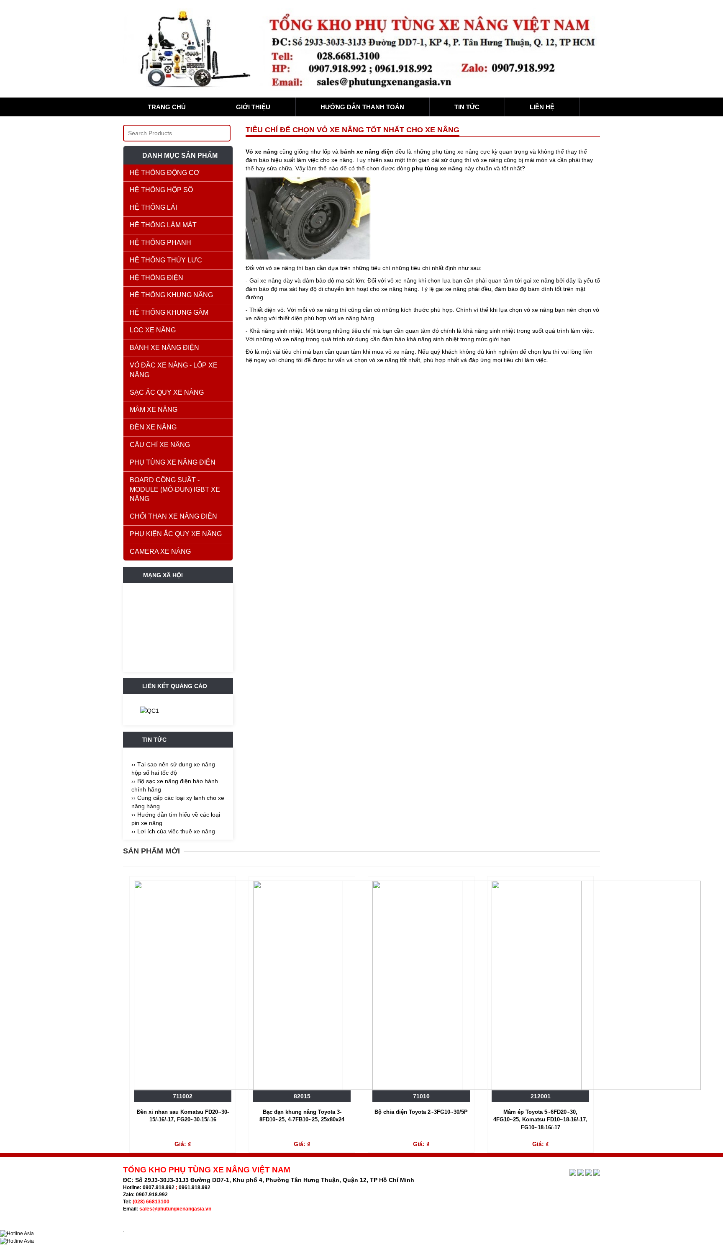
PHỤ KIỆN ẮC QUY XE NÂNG (176, 533)
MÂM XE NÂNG (153, 409)
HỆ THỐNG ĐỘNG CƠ (165, 172)
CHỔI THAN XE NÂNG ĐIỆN (173, 516)
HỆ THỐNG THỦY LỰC (166, 260)
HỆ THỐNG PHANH (160, 242)
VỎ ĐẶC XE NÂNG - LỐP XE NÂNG (174, 370)
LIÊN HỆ (542, 107)
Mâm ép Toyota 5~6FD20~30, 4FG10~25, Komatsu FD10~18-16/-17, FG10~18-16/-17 (540, 1120)
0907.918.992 (158, 1187)
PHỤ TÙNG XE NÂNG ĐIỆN (172, 462)
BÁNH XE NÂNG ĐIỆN (164, 347)
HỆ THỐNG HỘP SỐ (161, 189)
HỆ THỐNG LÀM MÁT (163, 225)
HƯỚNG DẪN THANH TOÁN (362, 107)
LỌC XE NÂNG (153, 330)
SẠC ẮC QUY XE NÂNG (167, 392)
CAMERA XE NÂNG (160, 551)
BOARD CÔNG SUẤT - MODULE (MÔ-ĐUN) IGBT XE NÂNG (175, 489)
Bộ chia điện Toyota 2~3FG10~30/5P (421, 1112)
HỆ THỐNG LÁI (153, 207)
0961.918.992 (194, 1187)
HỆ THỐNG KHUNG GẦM (169, 312)
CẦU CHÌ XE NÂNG (160, 444)
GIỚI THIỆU (253, 107)
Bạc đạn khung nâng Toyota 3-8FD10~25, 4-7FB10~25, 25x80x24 (301, 1116)
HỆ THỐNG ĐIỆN (156, 277)
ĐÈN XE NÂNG (153, 427)
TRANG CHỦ (167, 107)
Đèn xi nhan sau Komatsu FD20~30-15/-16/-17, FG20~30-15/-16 (183, 1116)
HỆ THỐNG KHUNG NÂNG (171, 294)
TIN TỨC (466, 107)
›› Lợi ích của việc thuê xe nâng (173, 831)
